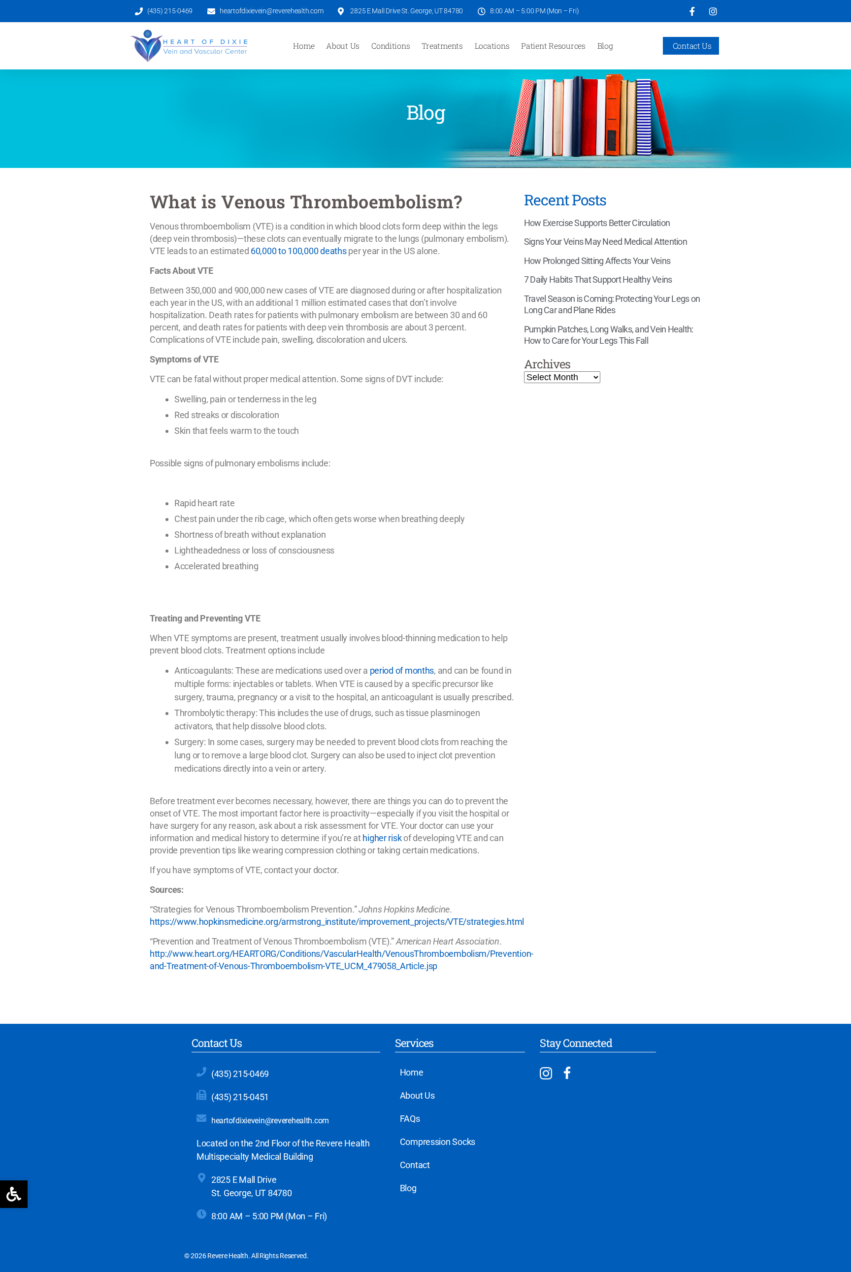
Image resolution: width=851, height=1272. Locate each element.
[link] (14, 1194)
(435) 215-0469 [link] (240, 1074)
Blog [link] (605, 45)
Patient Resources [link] (553, 45)
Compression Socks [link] (437, 1142)
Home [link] (303, 45)
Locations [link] (492, 45)
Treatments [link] (442, 45)
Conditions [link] (390, 45)
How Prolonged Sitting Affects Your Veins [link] (597, 261)
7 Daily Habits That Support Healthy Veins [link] (598, 279)
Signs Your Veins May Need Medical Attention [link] (605, 241)
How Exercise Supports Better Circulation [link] (597, 223)
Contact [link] (415, 1165)
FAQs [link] (410, 1119)
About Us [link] (343, 45)
